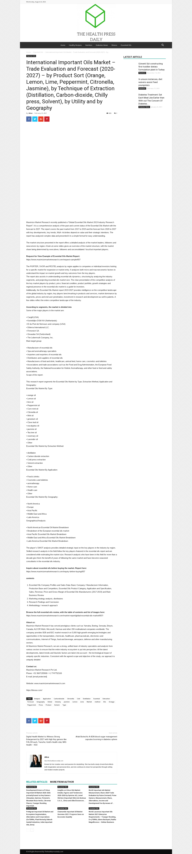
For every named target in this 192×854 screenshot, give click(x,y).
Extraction (106, 699)
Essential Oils (126, 45)
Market (89, 702)
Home (63, 45)
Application (47, 699)
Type (64, 705)
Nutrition (88, 45)
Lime (82, 702)
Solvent (57, 705)
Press (41, 705)
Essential (96, 699)
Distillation (87, 699)
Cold (78, 699)
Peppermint (31, 705)
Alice (30, 113)
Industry (58, 702)
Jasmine (67, 702)
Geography (41, 702)
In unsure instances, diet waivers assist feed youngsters (150, 82)
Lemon (74, 702)
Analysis (37, 699)
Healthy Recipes (75, 45)
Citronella (70, 699)
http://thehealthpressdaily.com (53, 761)
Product (48, 705)
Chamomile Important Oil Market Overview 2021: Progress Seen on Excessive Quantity (70, 814)
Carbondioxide (59, 699)
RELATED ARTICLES (36, 781)
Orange (111, 702)
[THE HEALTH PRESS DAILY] (96, 23)
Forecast (30, 702)
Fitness (114, 45)
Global (50, 702)
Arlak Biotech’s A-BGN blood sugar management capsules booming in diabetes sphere (96, 738)
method (97, 702)
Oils (104, 702)
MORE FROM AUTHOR (62, 781)
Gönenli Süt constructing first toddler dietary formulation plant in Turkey (151, 66)
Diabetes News (102, 45)
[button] (162, 45)
